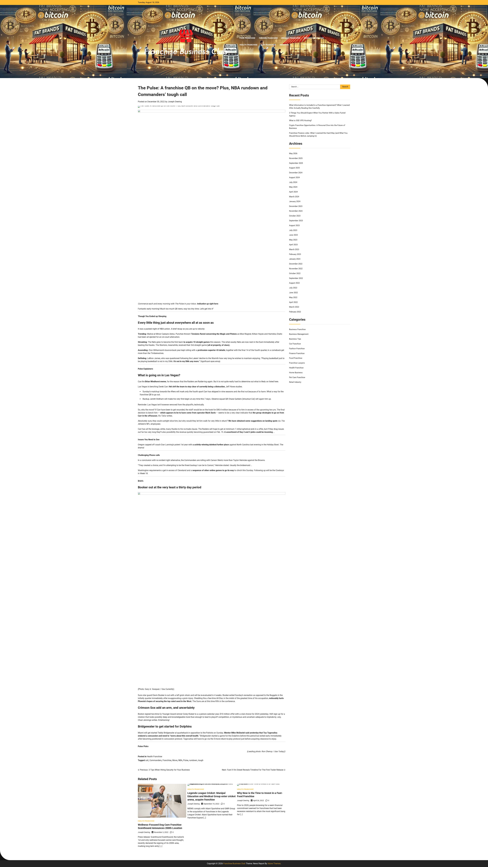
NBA (180, 760)
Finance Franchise (290, 38)
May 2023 (293, 240)
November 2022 (295, 268)
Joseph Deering (175, 101)
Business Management (298, 334)
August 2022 (294, 283)
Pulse (185, 760)
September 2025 (296, 163)
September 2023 (296, 220)
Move (174, 760)
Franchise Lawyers (297, 363)
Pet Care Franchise (297, 377)
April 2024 (293, 192)
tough (200, 760)
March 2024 (294, 196)
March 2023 (294, 249)
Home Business (296, 372)
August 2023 (294, 225)
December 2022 (295, 264)
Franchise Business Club (234, 863)
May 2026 (293, 153)
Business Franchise (314, 38)
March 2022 (294, 307)
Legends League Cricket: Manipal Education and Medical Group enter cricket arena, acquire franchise (211, 796)
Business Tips (295, 339)
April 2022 (293, 302)
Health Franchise (248, 45)
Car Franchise (268, 45)
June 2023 (293, 235)
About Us (284, 45)
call (146, 760)
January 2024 (294, 201)
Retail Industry (295, 382)
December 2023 (295, 206)
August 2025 (294, 168)
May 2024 (293, 187)
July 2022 (293, 288)
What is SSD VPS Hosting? (300, 120)
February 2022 (295, 312)
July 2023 (293, 230)
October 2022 (294, 273)
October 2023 (294, 216)
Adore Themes (274, 863)
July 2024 (293, 182)
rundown (193, 760)
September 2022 (296, 278)
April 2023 (293, 244)
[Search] (347, 41)
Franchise (167, 760)
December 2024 (295, 172)
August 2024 (294, 177)
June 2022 (293, 292)
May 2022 (293, 297)
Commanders (155, 760)
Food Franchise (247, 38)
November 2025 (295, 158)
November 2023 (295, 211)
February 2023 (295, 254)
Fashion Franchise (268, 38)
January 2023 (294, 259)
